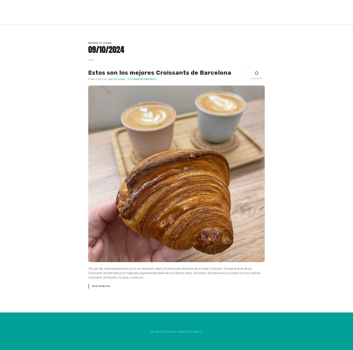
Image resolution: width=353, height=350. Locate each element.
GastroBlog (101, 286)
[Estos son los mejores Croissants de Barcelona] (176, 87)
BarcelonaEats (145, 79)
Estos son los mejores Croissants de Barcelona (159, 72)
